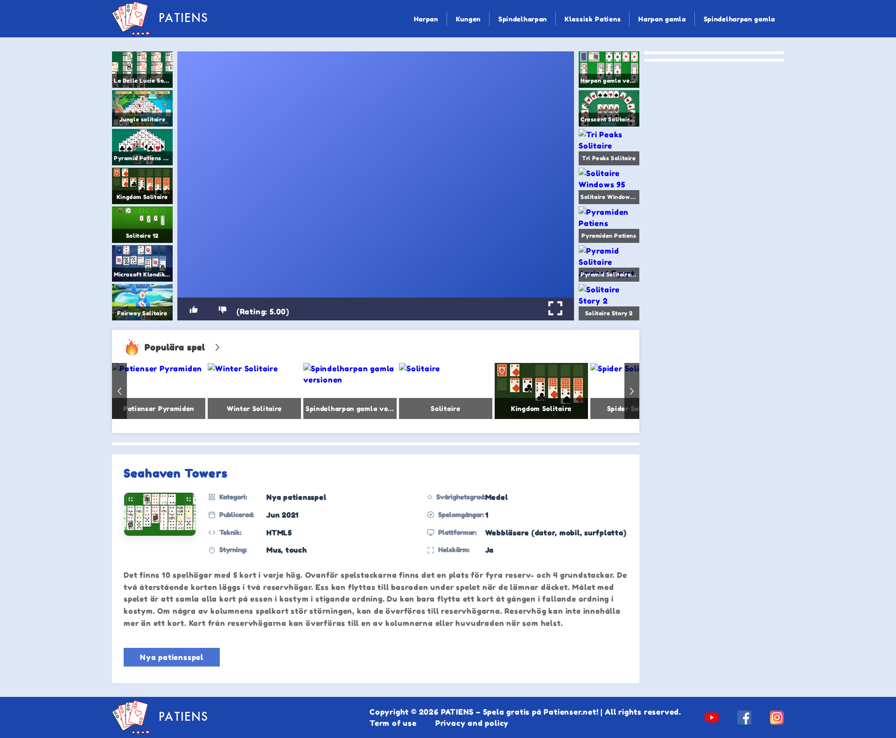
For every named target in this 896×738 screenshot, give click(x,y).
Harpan (426, 19)
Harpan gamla (662, 19)
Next (631, 391)
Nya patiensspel (171, 657)
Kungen (468, 19)
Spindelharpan (522, 19)
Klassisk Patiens (593, 19)
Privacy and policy (472, 723)
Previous (119, 391)
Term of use (393, 723)
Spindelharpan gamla (739, 19)
